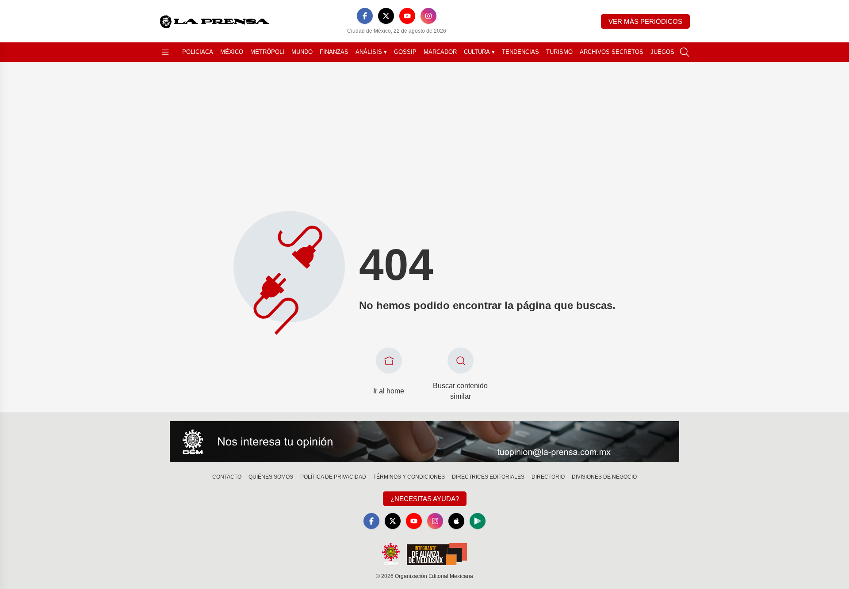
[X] (386, 16)
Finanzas (334, 52)
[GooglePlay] (478, 521)
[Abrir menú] (165, 52)
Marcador (440, 52)
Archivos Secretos (611, 52)
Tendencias (520, 52)
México (231, 52)
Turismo (559, 52)
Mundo (302, 52)
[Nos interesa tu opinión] (424, 442)
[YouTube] (407, 16)
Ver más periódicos (645, 21)
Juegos (662, 52)
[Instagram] (428, 16)
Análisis (371, 52)
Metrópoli (267, 52)
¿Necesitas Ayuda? (424, 498)
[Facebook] (365, 16)
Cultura (479, 52)
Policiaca (197, 52)
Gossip (405, 52)
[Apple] (456, 521)
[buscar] (684, 52)
